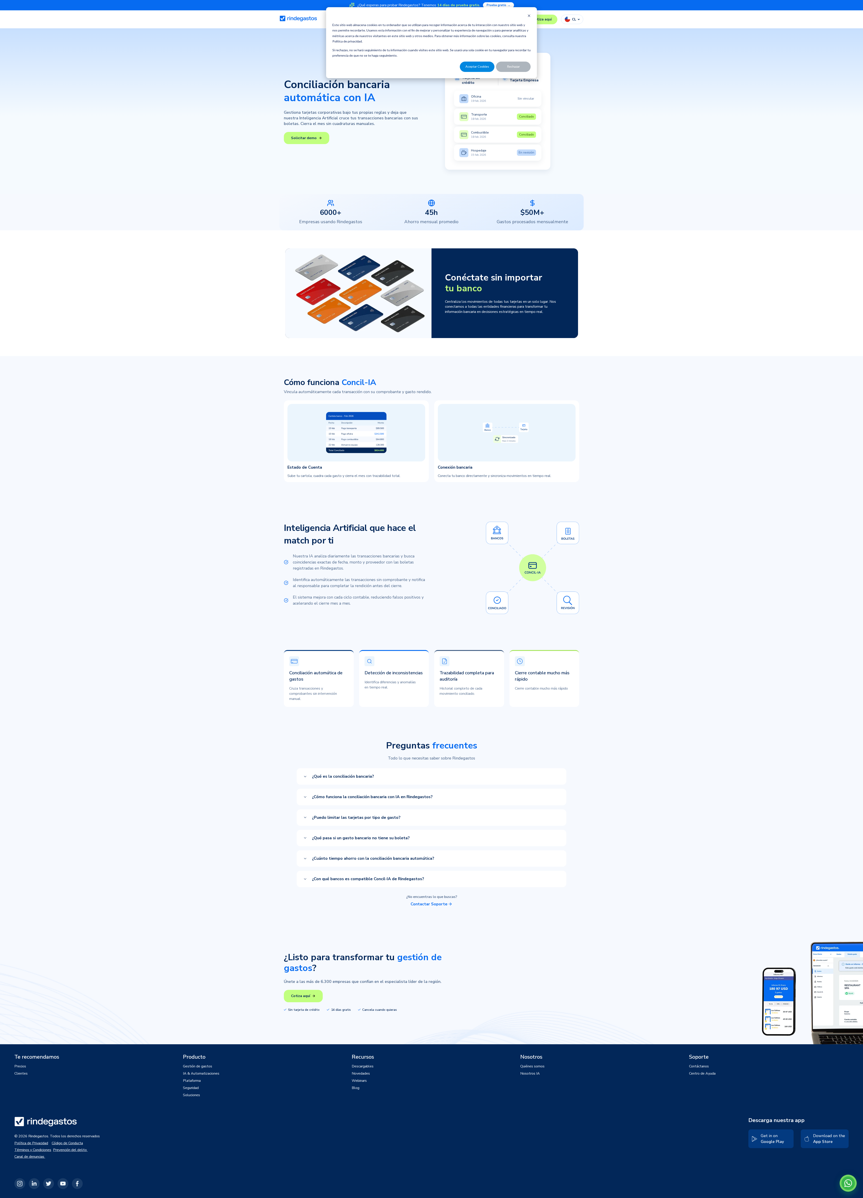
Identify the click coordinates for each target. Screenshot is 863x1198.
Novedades (361, 1073)
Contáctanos (699, 1066)
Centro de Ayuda (702, 1073)
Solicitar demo (304, 138)
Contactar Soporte (429, 904)
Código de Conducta (67, 1143)
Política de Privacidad (31, 1143)
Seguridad (191, 1087)
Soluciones (191, 1095)
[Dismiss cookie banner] (529, 16)
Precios (20, 1066)
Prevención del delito (70, 1149)
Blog (355, 1087)
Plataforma (192, 1080)
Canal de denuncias (29, 1156)
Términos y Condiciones (32, 1149)
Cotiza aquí (542, 19)
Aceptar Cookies (477, 66)
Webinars (359, 1080)
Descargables (363, 1066)
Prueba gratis (498, 5)
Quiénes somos (532, 1066)
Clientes (21, 1073)
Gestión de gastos (197, 1066)
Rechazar (513, 66)
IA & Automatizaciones (201, 1073)
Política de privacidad (347, 41)
